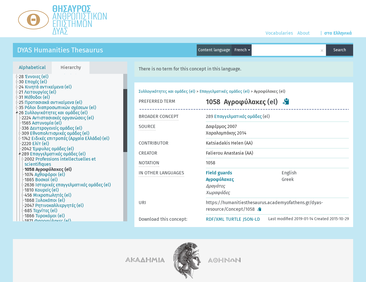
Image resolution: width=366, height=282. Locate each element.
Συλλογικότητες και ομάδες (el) (167, 91)
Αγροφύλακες (220, 179)
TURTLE (233, 219)
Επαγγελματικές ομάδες (234, 116)
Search (339, 50)
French (241, 50)
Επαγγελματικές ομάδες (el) (225, 91)
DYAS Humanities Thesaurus (60, 50)
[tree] (70, 147)
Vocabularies (279, 33)
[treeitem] (36, 76)
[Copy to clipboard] (286, 101)
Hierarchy (71, 67)
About (303, 33)
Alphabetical (32, 67)
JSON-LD (251, 219)
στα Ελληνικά (338, 33)
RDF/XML (215, 219)
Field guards (219, 172)
